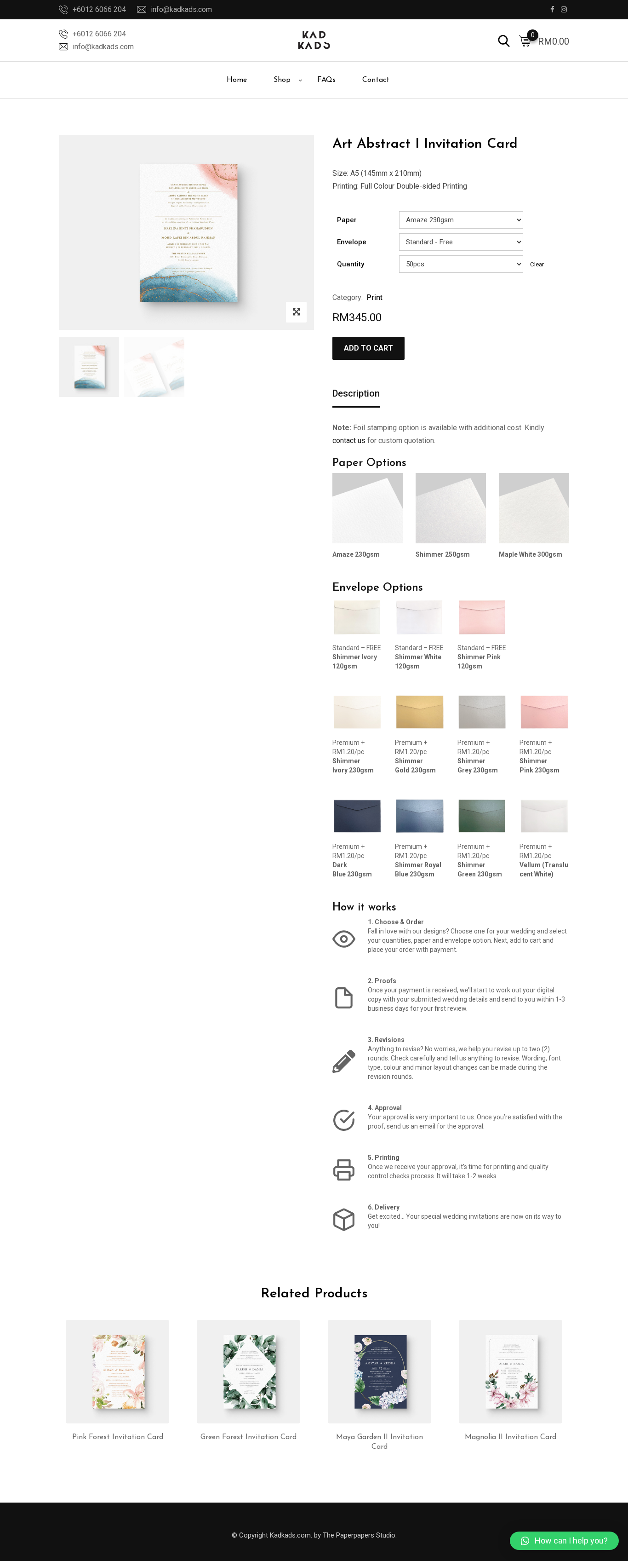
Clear (537, 264)
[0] (525, 40)
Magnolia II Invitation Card (510, 1437)
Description (356, 393)
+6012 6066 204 (99, 9)
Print (375, 297)
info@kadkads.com (181, 9)
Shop (282, 80)
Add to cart (368, 348)
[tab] (356, 394)
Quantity (350, 264)
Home (237, 80)
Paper (347, 220)
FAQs (326, 80)
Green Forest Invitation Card (248, 1437)
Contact (375, 80)
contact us (348, 440)
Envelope (351, 242)
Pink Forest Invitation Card (117, 1437)
